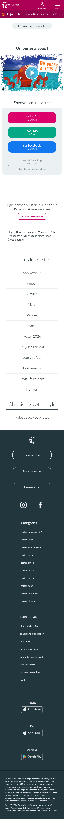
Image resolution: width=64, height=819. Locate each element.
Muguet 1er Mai (32, 347)
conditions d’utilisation (32, 633)
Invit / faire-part (32, 379)
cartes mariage (28, 578)
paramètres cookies (30, 672)
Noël (32, 326)
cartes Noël (27, 539)
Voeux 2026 (32, 336)
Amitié (32, 294)
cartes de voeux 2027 (32, 532)
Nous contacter (32, 471)
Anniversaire (32, 273)
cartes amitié (27, 562)
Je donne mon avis (32, 216)
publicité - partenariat (31, 657)
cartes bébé (27, 585)
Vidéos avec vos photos (32, 417)
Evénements (32, 368)
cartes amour (28, 555)
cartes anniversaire (31, 547)
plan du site (26, 641)
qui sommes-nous (29, 649)
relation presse (27, 664)
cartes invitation (29, 593)
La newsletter (32, 487)
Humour (32, 389)
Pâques (32, 315)
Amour (32, 283)
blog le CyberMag (29, 626)
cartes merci (27, 570)
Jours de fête (32, 358)
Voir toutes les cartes (35, 25)
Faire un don (32, 455)
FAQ (22, 680)
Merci (32, 304)
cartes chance (28, 601)
